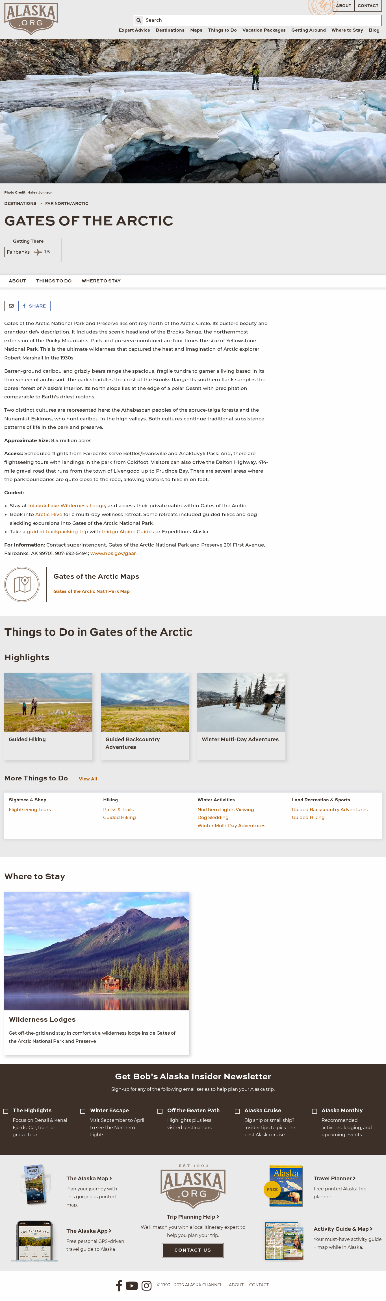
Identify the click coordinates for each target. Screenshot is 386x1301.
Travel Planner (333, 1178)
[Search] (139, 20)
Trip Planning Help (191, 1217)
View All (88, 779)
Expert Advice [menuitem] (134, 30)
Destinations (20, 204)
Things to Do (53, 281)
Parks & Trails (118, 809)
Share (37, 306)
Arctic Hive (49, 514)
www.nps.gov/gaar (113, 553)
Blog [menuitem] (374, 30)
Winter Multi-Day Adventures (231, 825)
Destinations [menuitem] (170, 30)
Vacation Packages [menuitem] (264, 30)
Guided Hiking (119, 817)
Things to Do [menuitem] (222, 30)
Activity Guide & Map (342, 1229)
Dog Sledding (213, 817)
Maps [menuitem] (196, 30)
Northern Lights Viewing (226, 809)
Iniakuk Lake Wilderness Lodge (66, 505)
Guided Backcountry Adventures (330, 809)
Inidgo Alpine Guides (128, 531)
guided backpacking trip (57, 531)
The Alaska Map (87, 1178)
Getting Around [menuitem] (308, 30)
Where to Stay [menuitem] (347, 30)
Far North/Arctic (66, 204)
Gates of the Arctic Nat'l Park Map (91, 591)
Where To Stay (101, 281)
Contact (368, 6)
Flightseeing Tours (30, 809)
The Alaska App (87, 1231)
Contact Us (192, 1250)
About (343, 6)
